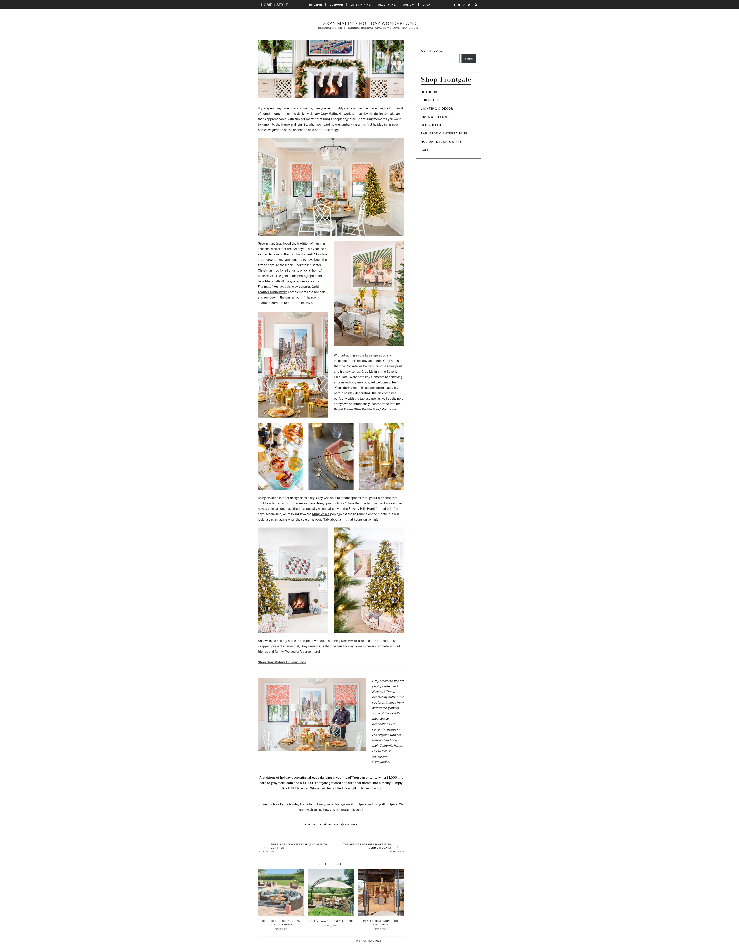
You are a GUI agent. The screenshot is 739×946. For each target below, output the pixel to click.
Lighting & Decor (437, 108)
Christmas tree (352, 641)
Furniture (430, 100)
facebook (314, 824)
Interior (315, 4)
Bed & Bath (431, 125)
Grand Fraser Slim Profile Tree (356, 409)
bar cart (373, 503)
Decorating (387, 4)
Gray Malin (329, 114)
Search (469, 58)
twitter (333, 824)
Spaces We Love (387, 27)
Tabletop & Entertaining (444, 133)
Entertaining (361, 4)
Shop (426, 4)
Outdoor (336, 4)
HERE (292, 788)
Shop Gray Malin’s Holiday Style (282, 662)
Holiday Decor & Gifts (441, 141)
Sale (425, 150)
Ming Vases (320, 514)
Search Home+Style (432, 51)
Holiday (409, 4)
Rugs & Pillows (435, 117)
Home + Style (274, 5)
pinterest (351, 824)
